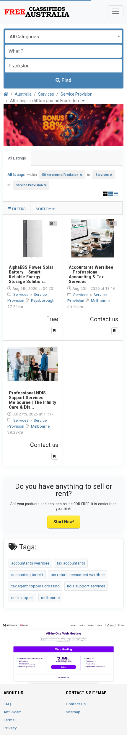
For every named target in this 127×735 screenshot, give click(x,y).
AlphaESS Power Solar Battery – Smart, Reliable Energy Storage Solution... (31, 274)
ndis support (22, 597)
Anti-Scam (13, 711)
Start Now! (63, 521)
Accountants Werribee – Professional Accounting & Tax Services (91, 274)
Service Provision (76, 94)
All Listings (17, 158)
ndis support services (86, 586)
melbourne (50, 597)
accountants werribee (30, 563)
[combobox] (63, 36)
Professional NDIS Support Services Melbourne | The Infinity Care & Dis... (32, 400)
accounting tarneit (27, 574)
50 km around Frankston (60, 175)
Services (46, 94)
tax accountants (71, 563)
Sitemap (73, 711)
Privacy (10, 727)
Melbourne (100, 300)
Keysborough (42, 300)
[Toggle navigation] (115, 11)
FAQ (7, 703)
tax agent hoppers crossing (35, 586)
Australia (23, 94)
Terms (9, 719)
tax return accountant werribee (78, 574)
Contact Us (76, 703)
